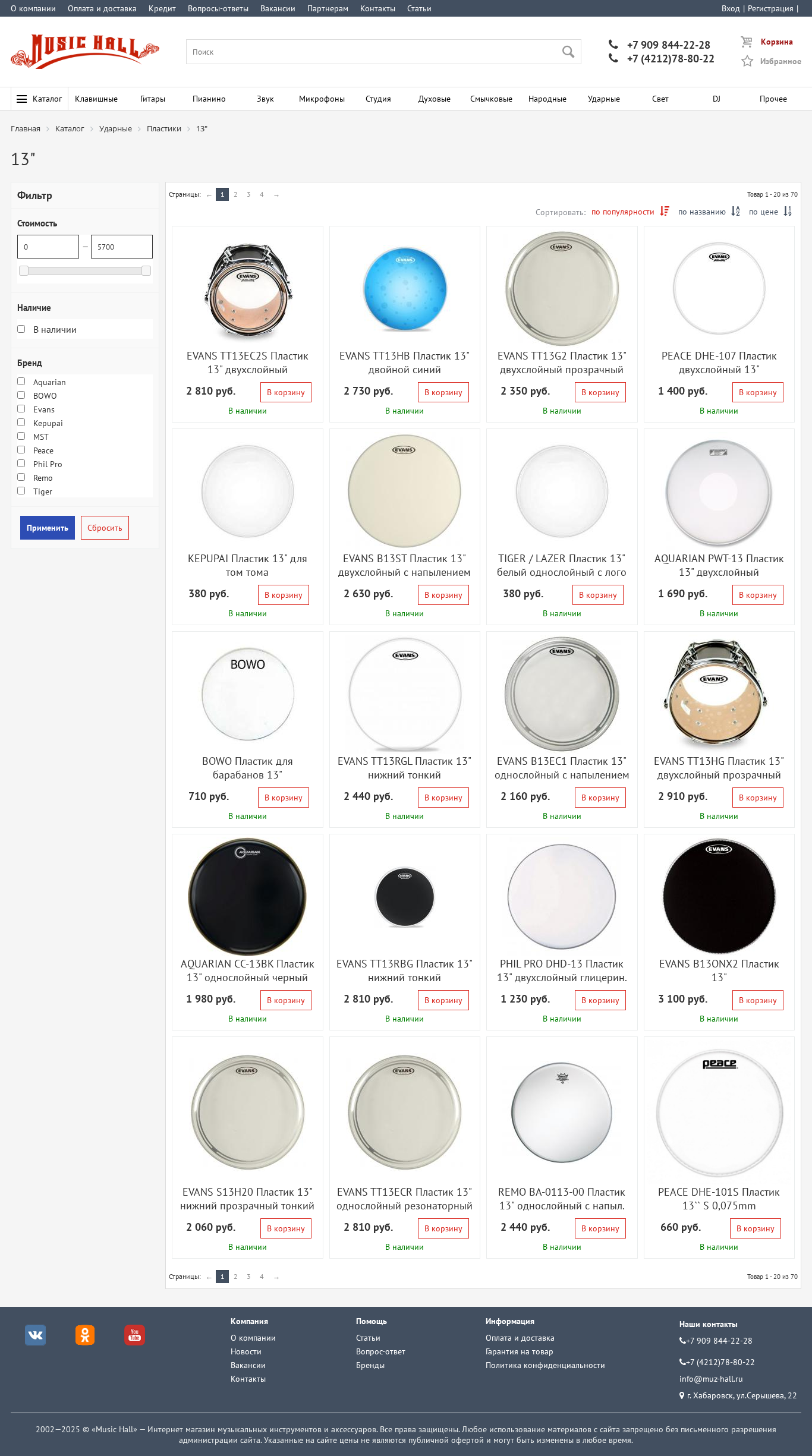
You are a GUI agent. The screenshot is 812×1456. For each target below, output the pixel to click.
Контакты (377, 8)
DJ (716, 98)
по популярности (630, 211)
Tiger (41, 491)
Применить (47, 527)
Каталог (47, 98)
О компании (33, 8)
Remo (42, 477)
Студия (378, 98)
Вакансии (277, 8)
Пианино (209, 98)
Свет (660, 98)
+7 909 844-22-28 (659, 45)
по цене (770, 211)
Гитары (152, 98)
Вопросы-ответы (218, 8)
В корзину (286, 392)
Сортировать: (561, 212)
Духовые (434, 98)
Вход (731, 8)
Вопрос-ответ (380, 1351)
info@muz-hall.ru (711, 1378)
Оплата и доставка (102, 8)
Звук (265, 98)
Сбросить (104, 527)
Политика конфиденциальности (545, 1365)
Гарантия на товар (519, 1351)
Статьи (419, 8)
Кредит (162, 8)
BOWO (44, 395)
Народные (547, 98)
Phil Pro (46, 464)
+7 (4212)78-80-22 (662, 58)
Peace (42, 450)
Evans (43, 409)
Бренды (370, 1365)
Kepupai (47, 423)
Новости (246, 1351)
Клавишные (96, 98)
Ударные (604, 98)
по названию (709, 211)
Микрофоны (322, 98)
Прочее (773, 98)
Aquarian (48, 382)
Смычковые (491, 98)
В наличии (54, 329)
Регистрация (771, 8)
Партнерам (327, 8)
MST (40, 436)
